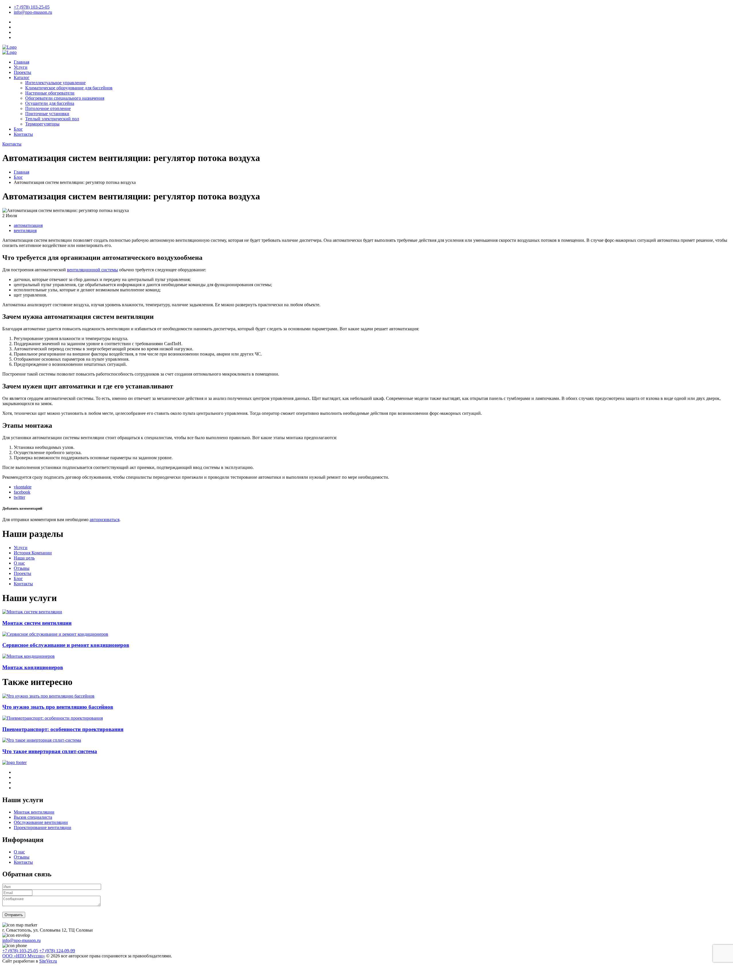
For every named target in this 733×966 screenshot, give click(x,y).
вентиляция (25, 230)
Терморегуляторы (42, 123)
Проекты (22, 72)
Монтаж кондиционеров (32, 667)
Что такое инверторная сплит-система (49, 751)
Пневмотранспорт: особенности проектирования (62, 729)
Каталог (21, 77)
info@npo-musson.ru (33, 12)
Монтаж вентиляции (34, 812)
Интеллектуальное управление (55, 82)
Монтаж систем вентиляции (37, 623)
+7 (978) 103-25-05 (32, 7)
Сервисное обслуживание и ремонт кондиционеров (65, 645)
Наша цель (24, 557)
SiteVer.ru (48, 961)
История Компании (33, 552)
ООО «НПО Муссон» (23, 955)
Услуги (20, 67)
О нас (19, 563)
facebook (22, 492)
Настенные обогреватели (49, 93)
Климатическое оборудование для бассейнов (69, 87)
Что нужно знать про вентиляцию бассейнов (57, 707)
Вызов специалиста (33, 817)
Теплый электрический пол (52, 118)
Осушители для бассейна (49, 103)
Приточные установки (47, 113)
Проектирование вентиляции (42, 827)
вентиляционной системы (92, 269)
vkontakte (22, 486)
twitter (19, 497)
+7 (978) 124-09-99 (57, 950)
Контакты (23, 134)
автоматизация (28, 225)
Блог (18, 129)
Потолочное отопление (48, 108)
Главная (21, 62)
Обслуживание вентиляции (41, 822)
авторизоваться (104, 519)
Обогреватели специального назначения (64, 98)
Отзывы (21, 568)
